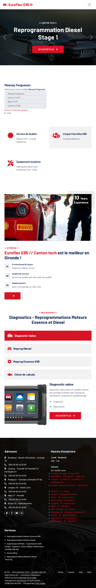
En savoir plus (46, 49)
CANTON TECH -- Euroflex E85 (29, 572)
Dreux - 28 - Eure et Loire (62, 497)
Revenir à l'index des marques (16, 110)
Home (60, 572)
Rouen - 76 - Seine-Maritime (63, 515)
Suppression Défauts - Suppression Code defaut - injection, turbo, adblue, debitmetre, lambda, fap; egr (24, 546)
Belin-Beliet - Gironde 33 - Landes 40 (67, 476)
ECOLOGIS (21, 581)
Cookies (71, 572)
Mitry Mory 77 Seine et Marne (64, 518)
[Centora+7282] (25, 106)
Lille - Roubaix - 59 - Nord (62, 509)
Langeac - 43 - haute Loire (62, 503)
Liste (9, 113)
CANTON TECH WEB (27, 578)
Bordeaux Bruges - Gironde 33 (64, 473)
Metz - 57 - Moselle (59, 506)
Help (81, 572)
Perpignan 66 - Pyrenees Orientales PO (68, 512)
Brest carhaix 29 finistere (62, 500)
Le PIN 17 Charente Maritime (63, 494)
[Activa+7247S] (25, 98)
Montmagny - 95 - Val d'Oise (64, 521)
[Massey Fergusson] (25, 94)
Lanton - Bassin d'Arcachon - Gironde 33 (69, 485)
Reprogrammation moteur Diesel (21, 540)
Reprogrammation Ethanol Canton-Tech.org (21, 558)
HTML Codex (39, 583)
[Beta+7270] (25, 102)
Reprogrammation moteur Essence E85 (24, 536)
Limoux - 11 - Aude (59, 491)
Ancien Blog (12, 553)
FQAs (89, 572)
